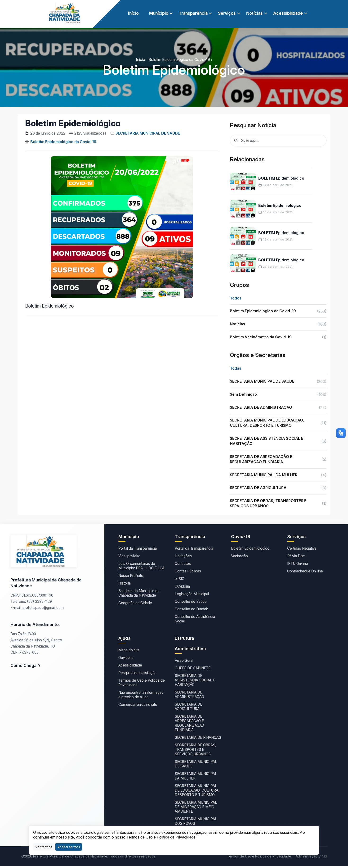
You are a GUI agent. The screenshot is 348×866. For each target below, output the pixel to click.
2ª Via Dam (296, 556)
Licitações (183, 556)
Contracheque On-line (305, 571)
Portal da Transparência (137, 548)
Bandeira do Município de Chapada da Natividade (139, 593)
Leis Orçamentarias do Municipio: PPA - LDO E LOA (141, 565)
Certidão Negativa (302, 548)
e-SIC (179, 578)
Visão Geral (184, 660)
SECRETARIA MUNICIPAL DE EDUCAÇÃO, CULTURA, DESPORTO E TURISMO (197, 790)
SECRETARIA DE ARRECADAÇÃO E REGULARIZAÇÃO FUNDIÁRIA (189, 723)
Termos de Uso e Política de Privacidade (141, 682)
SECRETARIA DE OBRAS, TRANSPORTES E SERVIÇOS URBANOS (195, 749)
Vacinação (239, 556)
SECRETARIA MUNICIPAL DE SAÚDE (148, 133)
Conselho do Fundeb (191, 609)
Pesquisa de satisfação (137, 673)
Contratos (183, 563)
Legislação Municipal (192, 594)
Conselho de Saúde (191, 601)
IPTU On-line (297, 563)
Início (133, 13)
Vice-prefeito (129, 556)
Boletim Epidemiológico (250, 548)
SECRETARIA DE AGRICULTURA (188, 706)
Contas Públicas (188, 571)
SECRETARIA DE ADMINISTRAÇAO (189, 694)
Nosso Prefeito (130, 575)
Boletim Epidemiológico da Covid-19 (179, 59)
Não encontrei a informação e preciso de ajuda (141, 694)
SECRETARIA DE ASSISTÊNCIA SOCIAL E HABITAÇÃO (195, 680)
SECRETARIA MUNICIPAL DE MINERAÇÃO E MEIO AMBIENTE (196, 807)
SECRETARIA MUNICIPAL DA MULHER (196, 775)
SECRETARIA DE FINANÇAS (198, 737)
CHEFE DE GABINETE (192, 668)
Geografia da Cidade (135, 603)
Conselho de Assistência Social (195, 618)
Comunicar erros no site (137, 704)
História (124, 583)
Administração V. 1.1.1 (311, 856)
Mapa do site (129, 650)
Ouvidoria (182, 586)
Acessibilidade (130, 665)
